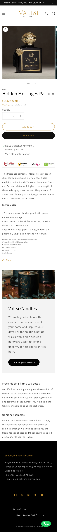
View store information (17, 154)
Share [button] (8, 260)
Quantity (6, 110)
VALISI (23, 526)
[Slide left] (22, 83)
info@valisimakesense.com (26, 478)
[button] (3, 13)
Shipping (5, 105)
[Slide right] (35, 83)
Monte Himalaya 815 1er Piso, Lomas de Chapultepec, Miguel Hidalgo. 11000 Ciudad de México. (28, 466)
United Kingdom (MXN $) (27, 515)
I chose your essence (24, 362)
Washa (39, 526)
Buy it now (28, 135)
